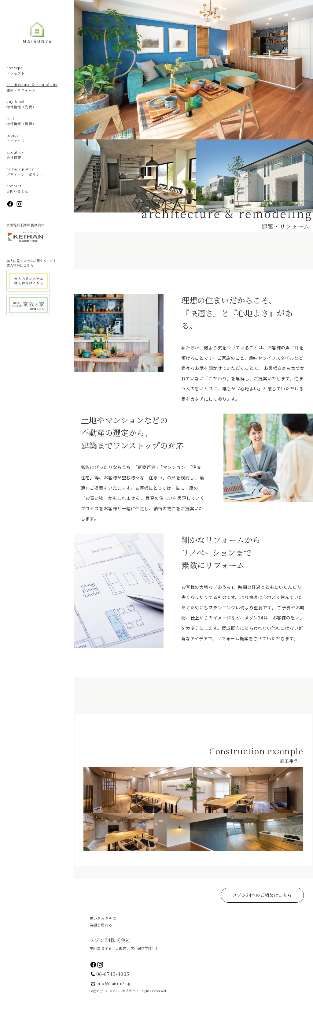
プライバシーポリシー (24, 171)
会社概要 (15, 155)
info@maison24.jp (114, 983)
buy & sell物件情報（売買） (21, 104)
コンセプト (15, 70)
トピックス (15, 138)
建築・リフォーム (32, 87)
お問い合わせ (17, 188)
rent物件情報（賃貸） (21, 121)
